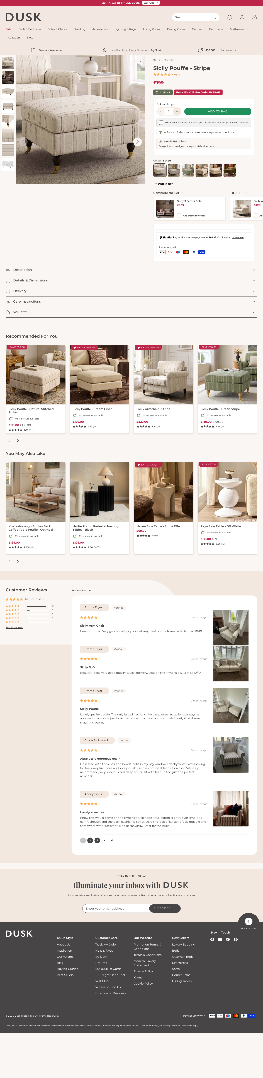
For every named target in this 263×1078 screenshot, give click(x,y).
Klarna (138, 977)
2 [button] (90, 840)
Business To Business (110, 993)
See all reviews (14, 627)
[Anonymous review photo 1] (231, 809)
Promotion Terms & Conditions (147, 947)
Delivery (101, 956)
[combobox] (196, 17)
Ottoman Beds (182, 956)
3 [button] (97, 840)
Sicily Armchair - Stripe (153, 409)
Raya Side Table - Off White (221, 526)
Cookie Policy (143, 983)
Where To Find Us (108, 987)
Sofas (176, 969)
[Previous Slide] (23, 142)
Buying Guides (67, 969)
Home (156, 60)
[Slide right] (252, 193)
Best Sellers (65, 975)
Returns (101, 962)
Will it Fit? (102, 981)
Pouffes (169, 60)
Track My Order (106, 944)
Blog (60, 962)
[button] (162, 74)
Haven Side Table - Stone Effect (160, 526)
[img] (88, 617)
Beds (175, 950)
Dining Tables (182, 981)
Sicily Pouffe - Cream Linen (93, 409)
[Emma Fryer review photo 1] (231, 628)
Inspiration (64, 950)
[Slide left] (246, 193)
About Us (63, 944)
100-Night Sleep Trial (110, 975)
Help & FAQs (104, 950)
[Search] (214, 17)
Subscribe (162, 908)
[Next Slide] (137, 142)
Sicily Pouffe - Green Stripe (220, 409)
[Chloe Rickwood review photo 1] (231, 755)
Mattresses (180, 962)
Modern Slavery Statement (145, 963)
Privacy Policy (143, 971)
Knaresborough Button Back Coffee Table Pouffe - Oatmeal (31, 528)
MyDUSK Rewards (108, 969)
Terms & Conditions (148, 955)
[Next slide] (17, 440)
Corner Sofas (181, 975)
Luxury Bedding (183, 944)
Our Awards (65, 956)
